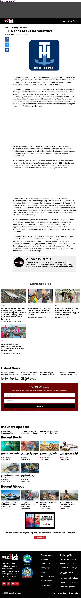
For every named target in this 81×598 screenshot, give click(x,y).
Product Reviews (47, 576)
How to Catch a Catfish (66, 573)
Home (7, 27)
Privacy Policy (73, 593)
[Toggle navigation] (77, 20)
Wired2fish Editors (38, 259)
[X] (8, 584)
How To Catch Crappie (69, 563)
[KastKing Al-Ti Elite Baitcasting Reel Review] (30, 468)
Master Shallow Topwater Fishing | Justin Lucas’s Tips (67, 504)
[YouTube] (13, 584)
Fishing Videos (46, 585)
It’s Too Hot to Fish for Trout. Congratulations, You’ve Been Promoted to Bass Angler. (49, 455)
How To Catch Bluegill (69, 568)
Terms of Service (59, 593)
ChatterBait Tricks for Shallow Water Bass (29, 503)
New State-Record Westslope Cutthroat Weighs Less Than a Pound (9, 380)
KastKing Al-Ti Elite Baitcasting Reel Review (28, 477)
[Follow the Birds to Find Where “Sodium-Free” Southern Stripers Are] (69, 446)
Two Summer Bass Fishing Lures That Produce (8, 504)
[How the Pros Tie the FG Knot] (49, 495)
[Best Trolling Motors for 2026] (10, 446)
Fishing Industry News (20, 27)
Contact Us (45, 563)
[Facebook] (4, 584)
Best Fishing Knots (67, 587)
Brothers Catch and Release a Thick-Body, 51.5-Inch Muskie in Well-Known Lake (68, 375)
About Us (44, 559)
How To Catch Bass (68, 559)
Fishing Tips (45, 568)
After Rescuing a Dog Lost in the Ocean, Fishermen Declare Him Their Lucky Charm (30, 375)
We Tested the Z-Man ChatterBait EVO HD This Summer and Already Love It (29, 455)
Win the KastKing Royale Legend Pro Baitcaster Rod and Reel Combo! (40, 532)
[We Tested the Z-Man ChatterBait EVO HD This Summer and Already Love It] (30, 446)
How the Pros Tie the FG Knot (48, 503)
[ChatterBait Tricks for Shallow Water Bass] (30, 495)
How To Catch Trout (68, 582)
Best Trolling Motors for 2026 (10, 454)
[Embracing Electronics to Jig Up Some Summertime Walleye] (10, 468)
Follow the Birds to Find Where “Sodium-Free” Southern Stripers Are (69, 455)
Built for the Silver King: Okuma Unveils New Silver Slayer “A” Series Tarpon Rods (49, 434)
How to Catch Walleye (69, 578)
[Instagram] (17, 584)
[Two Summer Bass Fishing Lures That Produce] (10, 495)
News (3, 305)
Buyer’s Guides (47, 581)
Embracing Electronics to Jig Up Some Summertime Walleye (10, 477)
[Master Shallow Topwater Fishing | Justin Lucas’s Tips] (69, 495)
